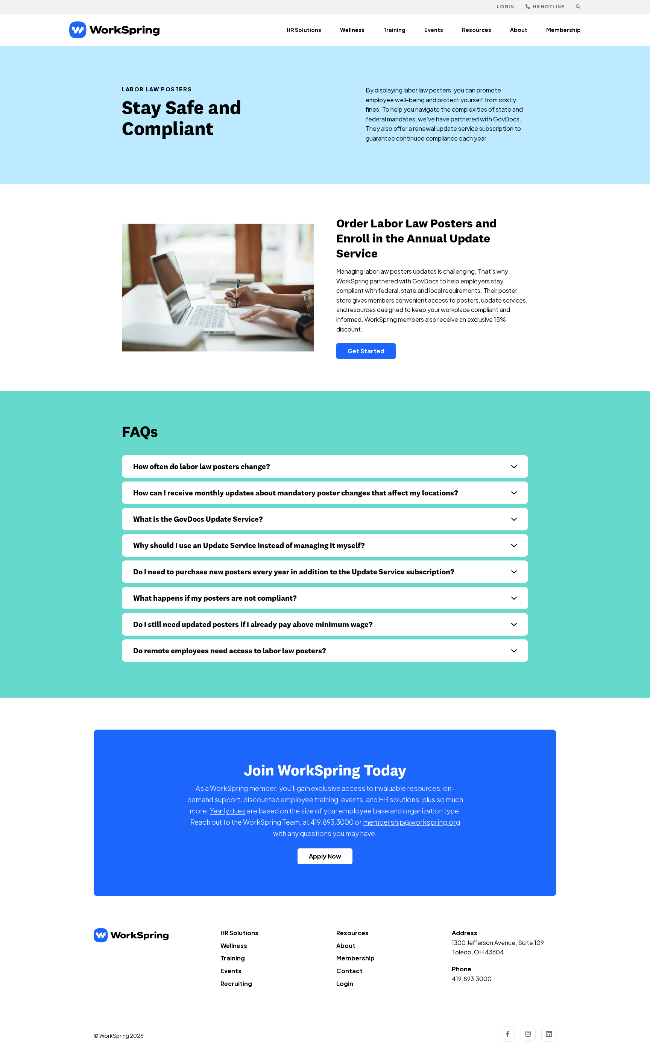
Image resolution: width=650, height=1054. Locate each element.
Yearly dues (228, 810)
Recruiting (236, 983)
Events (433, 29)
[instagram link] (528, 1034)
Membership (563, 29)
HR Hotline (548, 6)
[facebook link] (507, 1034)
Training (394, 29)
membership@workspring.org (411, 822)
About (518, 29)
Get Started (366, 351)
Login (505, 6)
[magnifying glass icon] (578, 7)
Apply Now (325, 856)
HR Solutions (304, 29)
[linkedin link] (548, 1034)
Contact (349, 971)
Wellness (352, 29)
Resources (476, 29)
